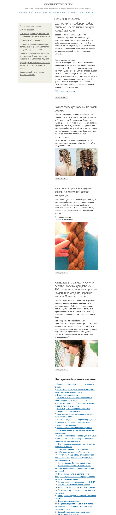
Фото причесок (86, 12)
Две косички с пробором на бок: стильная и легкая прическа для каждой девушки (74, 27)
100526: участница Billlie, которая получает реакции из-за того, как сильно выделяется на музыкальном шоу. (74, 457)
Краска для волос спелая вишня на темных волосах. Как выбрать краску (35, 65)
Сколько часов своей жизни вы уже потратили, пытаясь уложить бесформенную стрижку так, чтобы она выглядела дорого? (76, 438)
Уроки (74, 12)
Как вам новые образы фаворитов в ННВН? (76, 482)
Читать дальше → (61, 97)
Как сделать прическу (40, 12)
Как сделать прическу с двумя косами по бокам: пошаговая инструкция (73, 192)
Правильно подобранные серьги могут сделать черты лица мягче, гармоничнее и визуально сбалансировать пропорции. (75, 422)
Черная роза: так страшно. (69, 501)
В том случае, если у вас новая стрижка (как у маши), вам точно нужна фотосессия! (75, 391)
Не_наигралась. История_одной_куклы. (74, 463)
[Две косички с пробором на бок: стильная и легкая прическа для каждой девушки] (76, 91)
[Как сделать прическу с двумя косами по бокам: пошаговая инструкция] (76, 246)
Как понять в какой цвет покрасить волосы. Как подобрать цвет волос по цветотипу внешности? (34, 47)
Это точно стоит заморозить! (68, 395)
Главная (22, 12)
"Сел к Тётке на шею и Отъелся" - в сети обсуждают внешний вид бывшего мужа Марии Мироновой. (74, 468)
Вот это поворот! (27, 30)
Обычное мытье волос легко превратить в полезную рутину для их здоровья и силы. (73, 399)
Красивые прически (58, 4)
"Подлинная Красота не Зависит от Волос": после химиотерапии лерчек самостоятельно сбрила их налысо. (74, 506)
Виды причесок (61, 12)
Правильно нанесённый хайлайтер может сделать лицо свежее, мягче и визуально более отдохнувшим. (74, 430)
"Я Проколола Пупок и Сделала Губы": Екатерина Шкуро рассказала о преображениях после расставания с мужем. (75, 477)
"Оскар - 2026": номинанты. (31, 40)
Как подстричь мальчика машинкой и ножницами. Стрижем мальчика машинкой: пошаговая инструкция (34, 56)
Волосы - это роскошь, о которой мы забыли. (76, 487)
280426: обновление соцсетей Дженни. (74, 484)
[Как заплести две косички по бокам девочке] (76, 162)
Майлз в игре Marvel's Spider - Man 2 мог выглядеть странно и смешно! (72, 410)
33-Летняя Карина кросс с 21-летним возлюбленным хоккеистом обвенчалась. (72, 450)
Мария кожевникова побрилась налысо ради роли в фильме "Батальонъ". (74, 404)
